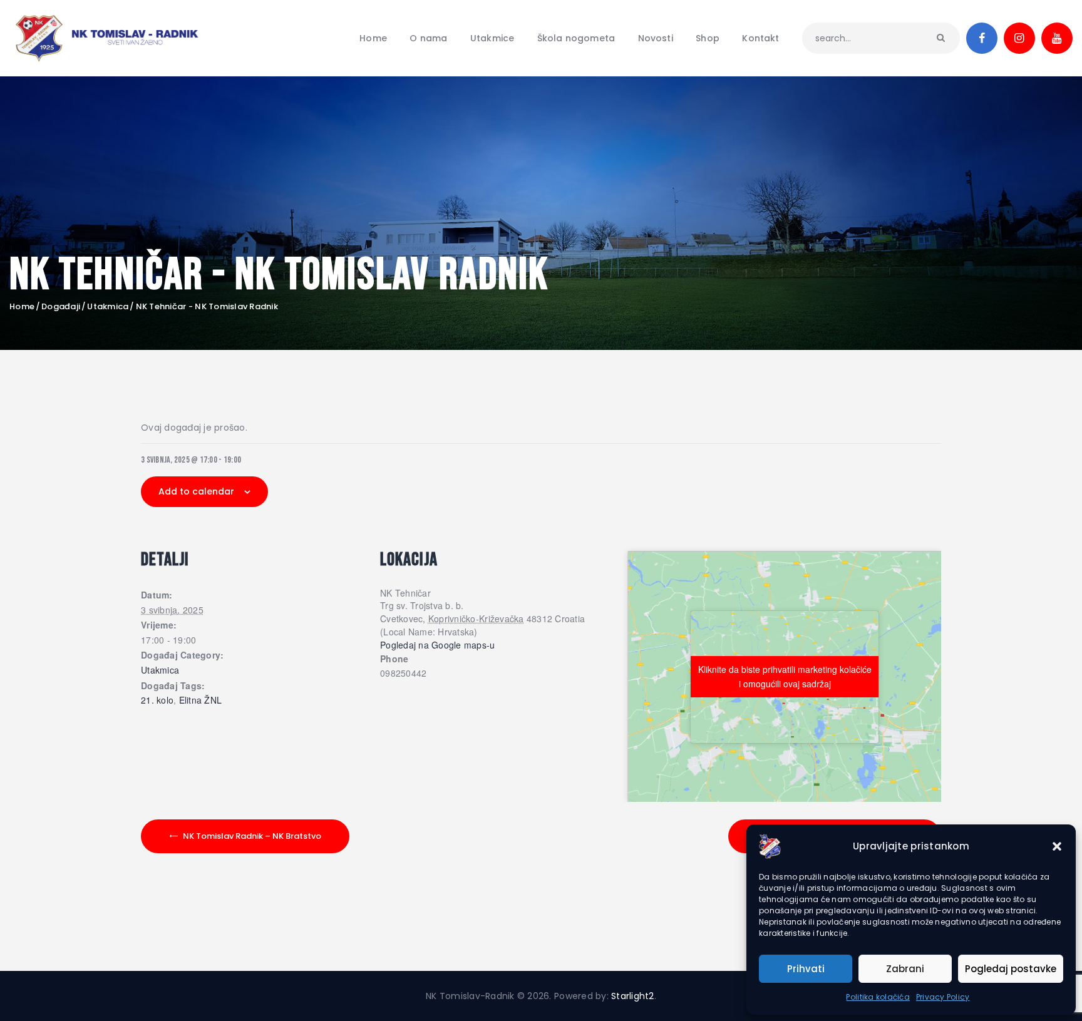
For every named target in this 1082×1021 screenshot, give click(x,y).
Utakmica (107, 306)
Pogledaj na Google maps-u (437, 645)
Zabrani (905, 968)
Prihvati (806, 968)
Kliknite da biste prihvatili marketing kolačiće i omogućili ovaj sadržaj (785, 676)
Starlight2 (632, 996)
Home (21, 306)
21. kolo (157, 700)
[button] (1057, 846)
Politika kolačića (877, 997)
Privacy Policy (943, 997)
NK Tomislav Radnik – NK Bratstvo (252, 836)
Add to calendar (196, 491)
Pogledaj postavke (1010, 968)
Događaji (60, 306)
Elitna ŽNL (200, 700)
